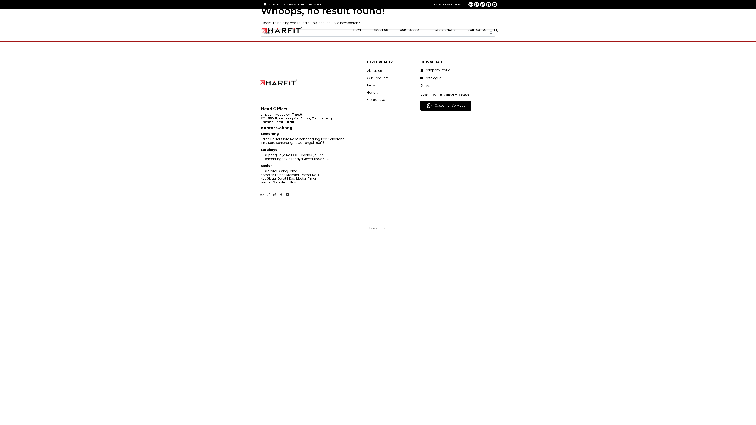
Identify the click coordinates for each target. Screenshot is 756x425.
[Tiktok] (482, 4)
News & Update (444, 30)
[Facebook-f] (281, 194)
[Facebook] (488, 4)
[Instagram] (476, 4)
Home (357, 30)
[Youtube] (494, 4)
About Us (381, 30)
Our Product (410, 30)
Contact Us (476, 30)
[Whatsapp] (470, 4)
